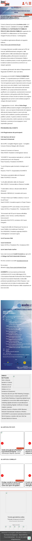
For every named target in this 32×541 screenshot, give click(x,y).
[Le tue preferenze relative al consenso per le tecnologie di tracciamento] (29, 538)
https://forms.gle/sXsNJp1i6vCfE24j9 (10, 45)
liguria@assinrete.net (22, 261)
